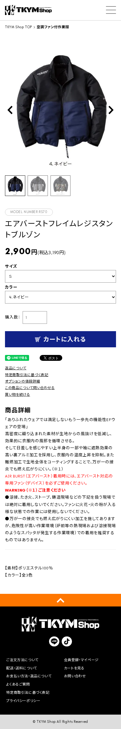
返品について (15, 368)
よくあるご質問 (18, 684)
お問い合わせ (75, 676)
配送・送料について (21, 668)
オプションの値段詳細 (22, 381)
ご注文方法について (22, 660)
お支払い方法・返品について (28, 676)
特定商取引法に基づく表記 (26, 375)
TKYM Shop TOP (18, 27)
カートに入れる (64, 339)
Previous (10, 110)
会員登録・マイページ (81, 660)
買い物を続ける (17, 395)
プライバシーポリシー (23, 701)
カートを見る (74, 668)
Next (111, 110)
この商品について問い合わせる (30, 388)
